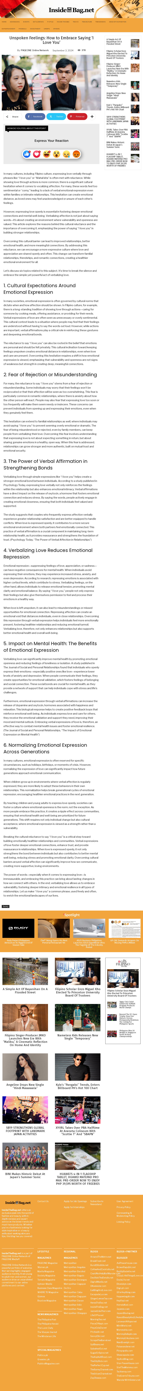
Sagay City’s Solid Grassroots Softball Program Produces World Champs (127, 1005)
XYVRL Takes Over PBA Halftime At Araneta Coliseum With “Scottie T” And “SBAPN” (117, 133)
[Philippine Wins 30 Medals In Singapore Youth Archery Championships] (112, 1034)
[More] (92, 116)
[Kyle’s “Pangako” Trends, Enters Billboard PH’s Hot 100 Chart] (135, 109)
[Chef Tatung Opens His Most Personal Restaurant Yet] (54, 928)
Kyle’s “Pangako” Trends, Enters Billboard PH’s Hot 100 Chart (118, 107)
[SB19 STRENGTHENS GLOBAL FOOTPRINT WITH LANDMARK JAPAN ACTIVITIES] (135, 121)
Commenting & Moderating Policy (126, 1214)
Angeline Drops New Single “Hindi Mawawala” (116, 95)
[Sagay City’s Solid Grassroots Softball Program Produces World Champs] (112, 1005)
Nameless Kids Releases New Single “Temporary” (116, 83)
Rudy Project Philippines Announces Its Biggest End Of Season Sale (18, 942)
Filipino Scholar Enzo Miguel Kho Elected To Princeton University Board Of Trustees (117, 54)
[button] (137, 9)
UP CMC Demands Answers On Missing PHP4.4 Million (124, 941)
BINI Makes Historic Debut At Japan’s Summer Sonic (116, 144)
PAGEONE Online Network (35, 50)
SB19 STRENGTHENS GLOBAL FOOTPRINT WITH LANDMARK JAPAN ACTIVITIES (117, 120)
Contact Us (42, 1201)
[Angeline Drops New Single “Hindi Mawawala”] (135, 97)
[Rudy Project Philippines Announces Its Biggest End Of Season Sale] (18, 928)
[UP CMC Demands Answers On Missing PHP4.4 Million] (125, 928)
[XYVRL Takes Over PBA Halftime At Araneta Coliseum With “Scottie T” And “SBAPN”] (135, 133)
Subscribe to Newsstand (96, 1203)
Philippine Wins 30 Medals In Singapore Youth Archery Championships (127, 1034)
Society (5, 906)
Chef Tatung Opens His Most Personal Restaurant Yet (53, 941)
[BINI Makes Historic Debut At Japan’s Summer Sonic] (135, 146)
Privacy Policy (123, 1207)
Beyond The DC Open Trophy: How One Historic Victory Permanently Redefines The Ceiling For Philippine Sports (128, 1019)
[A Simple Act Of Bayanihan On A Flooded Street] (135, 43)
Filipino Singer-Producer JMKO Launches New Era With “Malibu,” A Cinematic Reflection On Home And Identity (118, 70)
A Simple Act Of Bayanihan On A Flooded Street (114, 41)
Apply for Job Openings (75, 1201)
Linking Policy (123, 1222)
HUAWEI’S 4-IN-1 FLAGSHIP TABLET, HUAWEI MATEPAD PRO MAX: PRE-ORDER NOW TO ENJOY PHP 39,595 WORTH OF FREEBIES (117, 160)
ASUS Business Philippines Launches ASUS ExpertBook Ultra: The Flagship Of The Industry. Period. (89, 944)
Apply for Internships (74, 1207)
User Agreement (125, 1201)
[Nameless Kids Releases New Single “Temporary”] (135, 85)
